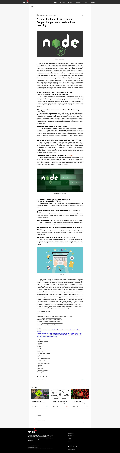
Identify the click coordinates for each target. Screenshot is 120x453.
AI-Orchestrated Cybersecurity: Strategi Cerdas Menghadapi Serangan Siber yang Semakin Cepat (79, 402)
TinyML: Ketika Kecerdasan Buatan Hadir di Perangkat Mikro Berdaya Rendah (59, 402)
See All (88, 386)
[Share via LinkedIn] (43, 376)
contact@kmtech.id (34, 447)
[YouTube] (68, 446)
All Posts (32, 6)
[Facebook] (73, 446)
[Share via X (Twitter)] (40, 376)
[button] (62, 2)
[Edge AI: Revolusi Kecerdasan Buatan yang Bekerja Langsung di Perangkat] (40, 394)
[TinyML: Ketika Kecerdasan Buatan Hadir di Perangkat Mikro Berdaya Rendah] (60, 394)
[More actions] (82, 15)
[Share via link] (46, 376)
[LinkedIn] (76, 446)
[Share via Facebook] (37, 376)
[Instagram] (71, 446)
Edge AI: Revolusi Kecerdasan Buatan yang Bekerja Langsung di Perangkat (38, 402)
